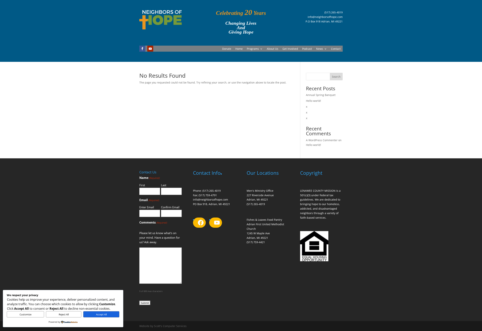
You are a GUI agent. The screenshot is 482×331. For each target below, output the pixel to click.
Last (163, 185)
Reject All (64, 314)
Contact (336, 49)
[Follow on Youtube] (150, 49)
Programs (253, 49)
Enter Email (146, 207)
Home (239, 49)
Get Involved (290, 49)
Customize (25, 314)
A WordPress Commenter (322, 140)
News (319, 49)
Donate (226, 49)
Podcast (307, 49)
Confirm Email (170, 207)
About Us (272, 49)
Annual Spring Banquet (321, 95)
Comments (153, 222)
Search (336, 76)
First (142, 185)
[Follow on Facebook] (142, 49)
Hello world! (313, 101)
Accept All (101, 314)
